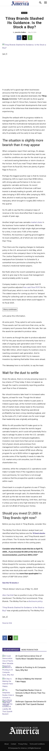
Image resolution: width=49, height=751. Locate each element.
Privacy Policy (22, 744)
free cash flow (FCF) (31, 287)
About (6, 744)
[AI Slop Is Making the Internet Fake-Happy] (8, 682)
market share (36, 222)
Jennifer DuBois (20, 32)
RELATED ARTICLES (11, 650)
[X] (24, 37)
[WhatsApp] (30, 37)
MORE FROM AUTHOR (30, 650)
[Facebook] (19, 37)
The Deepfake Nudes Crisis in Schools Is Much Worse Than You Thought (30, 693)
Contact (13, 744)
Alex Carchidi (8, 595)
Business (24, 13)
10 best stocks (39, 533)
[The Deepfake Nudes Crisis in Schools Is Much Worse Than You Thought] (8, 697)
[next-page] (7, 713)
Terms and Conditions (37, 744)
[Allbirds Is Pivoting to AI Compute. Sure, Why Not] (8, 671)
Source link (7, 623)
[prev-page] (3, 713)
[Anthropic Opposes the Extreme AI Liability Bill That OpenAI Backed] (8, 707)
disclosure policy (35, 601)
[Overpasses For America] (19, 3)
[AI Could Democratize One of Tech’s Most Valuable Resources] (8, 661)
